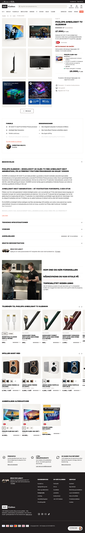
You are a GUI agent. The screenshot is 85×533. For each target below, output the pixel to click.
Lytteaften (56, 493)
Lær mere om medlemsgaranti (43, 466)
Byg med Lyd (80, 1)
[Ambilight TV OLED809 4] (40, 62)
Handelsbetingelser (42, 499)
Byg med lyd (72, 486)
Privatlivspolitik (41, 502)
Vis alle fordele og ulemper (14, 141)
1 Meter (4, 333)
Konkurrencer (56, 496)
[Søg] (20, 6)
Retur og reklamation (43, 489)
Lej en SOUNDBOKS (74, 493)
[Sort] (7, 381)
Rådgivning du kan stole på (61, 285)
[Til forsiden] (8, 6)
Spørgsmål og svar (42, 486)
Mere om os (29, 514)
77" (31, 428)
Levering (40, 496)
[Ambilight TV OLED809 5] (14, 93)
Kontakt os (40, 483)
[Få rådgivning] (80, 528)
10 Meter (11, 333)
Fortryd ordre (41, 493)
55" (7, 428)
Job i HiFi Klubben (58, 499)
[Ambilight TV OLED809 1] (14, 32)
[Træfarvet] (4, 381)
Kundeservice (73, 1)
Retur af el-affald (73, 496)
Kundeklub (56, 489)
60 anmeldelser (69, 27)
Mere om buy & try (66, 464)
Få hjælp (57, 251)
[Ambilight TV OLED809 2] (40, 32)
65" (11, 428)
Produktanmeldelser (74, 499)
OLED (14, 15)
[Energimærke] (4, 424)
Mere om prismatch (13, 464)
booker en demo (47, 272)
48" (3, 428)
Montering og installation (75, 489)
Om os (55, 486)
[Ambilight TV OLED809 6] (40, 93)
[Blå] (64, 381)
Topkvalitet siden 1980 (58, 292)
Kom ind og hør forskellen (60, 267)
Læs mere (78, 38)
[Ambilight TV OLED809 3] (14, 62)
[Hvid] (11, 381)
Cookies (71, 502)
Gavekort (71, 483)
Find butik (55, 483)
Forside (4, 15)
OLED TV (57, 18)
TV (7, 15)
